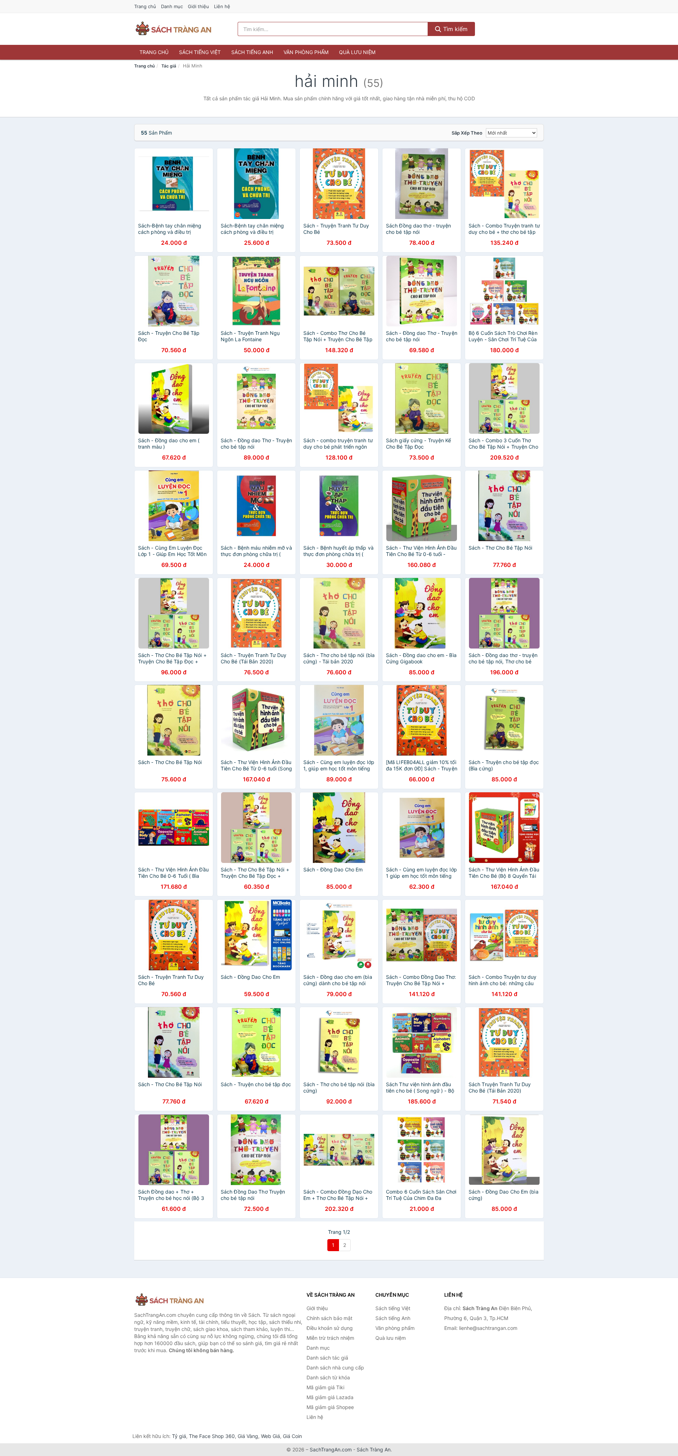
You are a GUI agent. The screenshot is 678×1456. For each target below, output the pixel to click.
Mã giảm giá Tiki (325, 1387)
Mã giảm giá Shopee (330, 1407)
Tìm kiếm (454, 28)
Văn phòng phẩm (306, 52)
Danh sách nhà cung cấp (335, 1368)
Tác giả (168, 66)
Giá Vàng (248, 1436)
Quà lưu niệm (357, 52)
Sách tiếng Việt (200, 52)
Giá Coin (292, 1436)
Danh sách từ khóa (328, 1377)
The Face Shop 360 (212, 1436)
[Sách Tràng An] (169, 1300)
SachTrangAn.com (331, 1449)
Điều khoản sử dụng (330, 1328)
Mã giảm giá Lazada (330, 1397)
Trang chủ (145, 6)
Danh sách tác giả (327, 1358)
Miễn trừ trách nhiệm (330, 1338)
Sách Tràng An (374, 1449)
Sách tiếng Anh (252, 52)
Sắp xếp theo (467, 133)
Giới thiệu (198, 6)
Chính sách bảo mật (329, 1318)
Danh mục (172, 6)
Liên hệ (222, 6)
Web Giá (270, 1436)
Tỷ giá (179, 1436)
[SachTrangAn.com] (173, 29)
